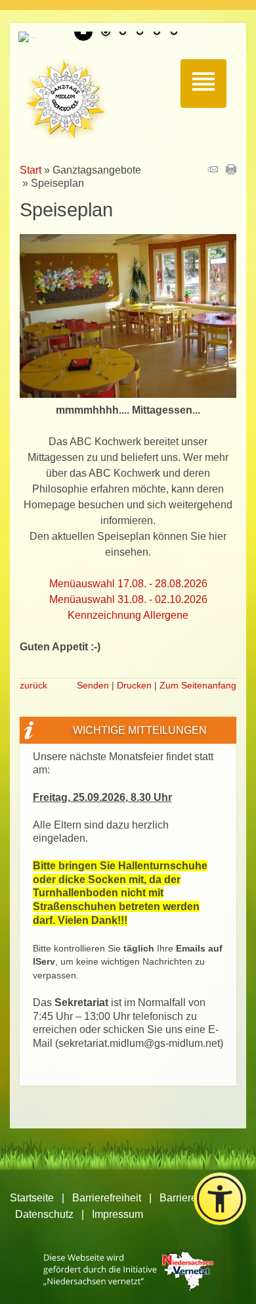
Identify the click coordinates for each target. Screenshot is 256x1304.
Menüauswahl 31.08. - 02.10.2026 (128, 599)
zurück (33, 685)
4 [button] (157, 33)
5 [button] (174, 33)
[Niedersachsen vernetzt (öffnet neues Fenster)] (128, 1287)
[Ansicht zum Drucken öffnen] (231, 170)
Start (30, 170)
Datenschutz (44, 1214)
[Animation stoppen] (83, 31)
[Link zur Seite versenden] (212, 170)
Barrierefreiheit (106, 1197)
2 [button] (123, 33)
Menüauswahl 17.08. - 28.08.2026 (128, 583)
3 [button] (140, 33)
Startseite (32, 1197)
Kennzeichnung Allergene (128, 615)
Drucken (134, 685)
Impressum (117, 1214)
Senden (93, 685)
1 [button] (105, 33)
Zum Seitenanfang (198, 685)
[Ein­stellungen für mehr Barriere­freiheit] (220, 1198)
